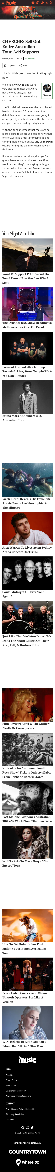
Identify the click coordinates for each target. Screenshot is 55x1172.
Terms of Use (11, 1085)
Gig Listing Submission (15, 1114)
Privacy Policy (11, 1080)
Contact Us (10, 1119)
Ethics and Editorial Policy (16, 1090)
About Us (9, 1075)
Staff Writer (29, 58)
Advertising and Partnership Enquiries (20, 1109)
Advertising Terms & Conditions (18, 1096)
